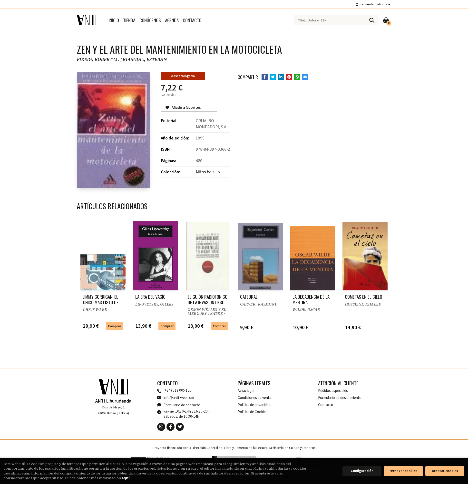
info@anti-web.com (179, 397)
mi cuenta (367, 4)
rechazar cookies (403, 471)
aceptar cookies (445, 471)
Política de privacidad (254, 404)
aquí (126, 477)
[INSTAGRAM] (161, 427)
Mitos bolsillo (208, 172)
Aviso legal (246, 390)
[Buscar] (372, 20)
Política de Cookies (252, 412)
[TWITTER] (180, 427)
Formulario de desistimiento (339, 397)
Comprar (114, 326)
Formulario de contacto (182, 405)
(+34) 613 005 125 (178, 390)
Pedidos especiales (333, 390)
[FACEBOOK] (170, 427)
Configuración (362, 471)
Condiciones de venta (254, 397)
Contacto (325, 404)
